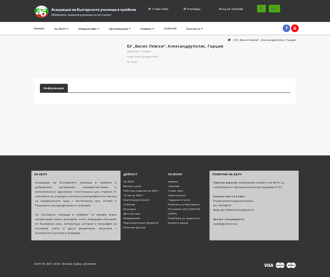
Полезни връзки (134, 227)
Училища (194, 9)
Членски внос (177, 195)
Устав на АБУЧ (133, 195)
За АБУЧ (60, 29)
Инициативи (88, 29)
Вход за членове (231, 9)
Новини (146, 29)
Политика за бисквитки (184, 204)
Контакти (193, 29)
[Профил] (261, 8)
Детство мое (132, 213)
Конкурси (129, 209)
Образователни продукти (141, 223)
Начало (39, 28)
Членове (174, 186)
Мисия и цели (132, 186)
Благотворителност (136, 200)
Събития (170, 28)
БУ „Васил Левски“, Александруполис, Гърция (265, 40)
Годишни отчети (179, 200)
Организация (119, 29)
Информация (54, 88)
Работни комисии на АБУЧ (141, 190)
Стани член (160, 9)
